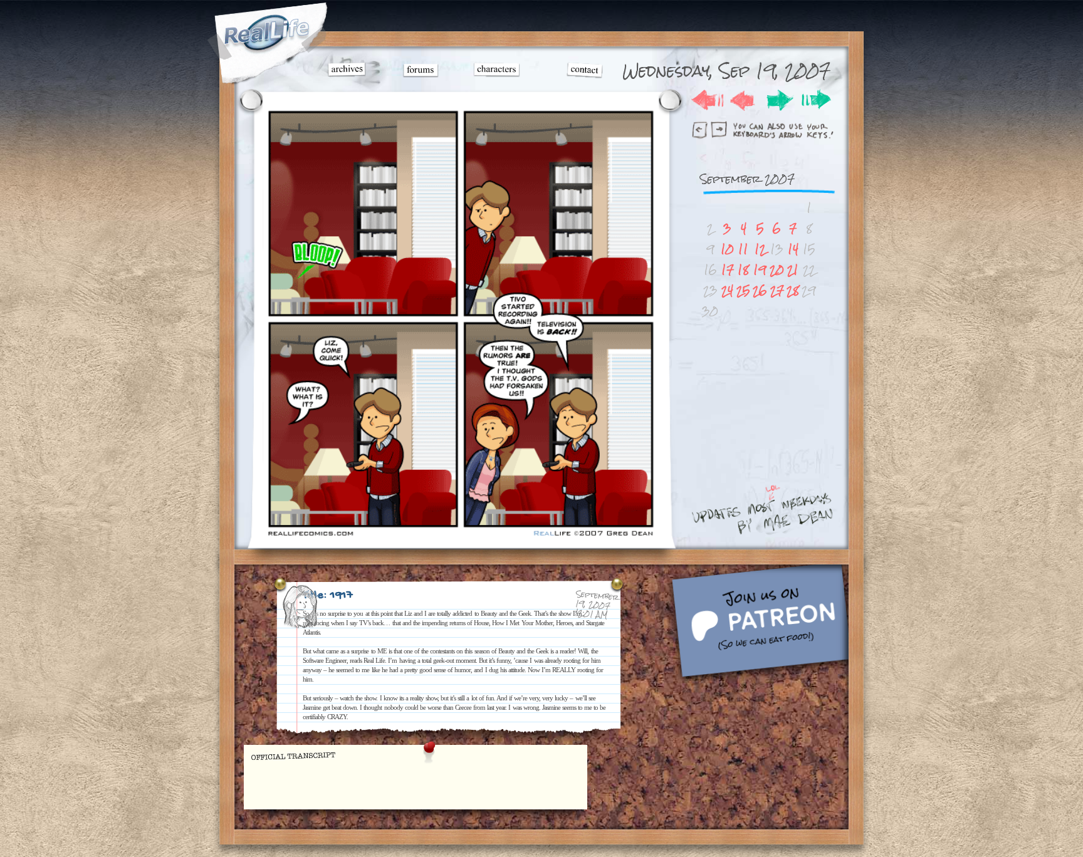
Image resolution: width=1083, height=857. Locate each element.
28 (793, 290)
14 (793, 249)
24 (727, 290)
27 (777, 290)
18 (743, 269)
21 (792, 269)
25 (743, 290)
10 (727, 249)
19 (759, 269)
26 (760, 290)
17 (727, 269)
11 (743, 249)
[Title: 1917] (461, 536)
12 (760, 249)
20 (777, 269)
